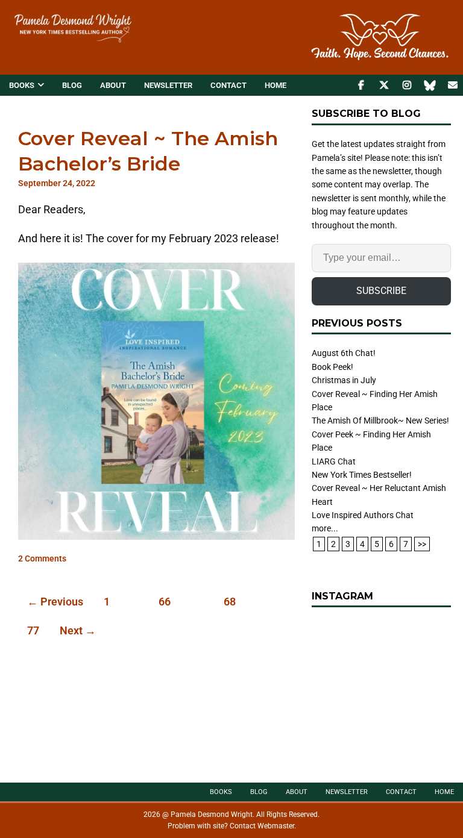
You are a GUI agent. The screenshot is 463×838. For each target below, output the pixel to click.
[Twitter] (383, 85)
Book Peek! (332, 367)
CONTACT (228, 85)
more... (325, 528)
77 (33, 630)
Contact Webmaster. (263, 826)
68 (230, 601)
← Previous (55, 601)
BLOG (72, 85)
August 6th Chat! (344, 353)
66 (165, 601)
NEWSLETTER (168, 85)
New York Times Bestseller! (362, 475)
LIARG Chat (334, 461)
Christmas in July (344, 380)
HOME (275, 85)
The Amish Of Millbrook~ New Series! (380, 420)
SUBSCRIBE (381, 290)
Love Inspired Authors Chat (363, 515)
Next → (78, 630)
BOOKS (21, 85)
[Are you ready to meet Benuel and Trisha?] (381, 688)
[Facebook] (360, 85)
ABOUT (113, 85)
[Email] (452, 85)
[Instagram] (406, 85)
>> (422, 544)
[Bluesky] (429, 85)
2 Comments (42, 559)
